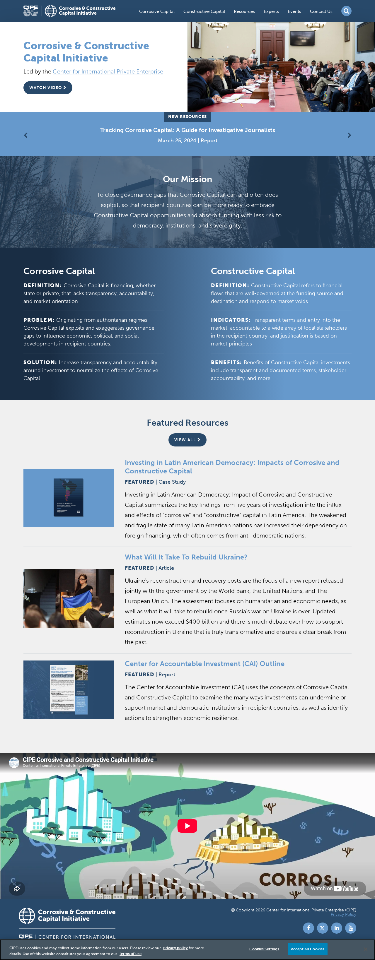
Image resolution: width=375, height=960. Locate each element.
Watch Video (46, 87)
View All (185, 439)
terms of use (131, 954)
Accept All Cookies (307, 949)
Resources (244, 11)
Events (294, 11)
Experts (271, 11)
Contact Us (321, 11)
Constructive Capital (204, 11)
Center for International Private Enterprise (108, 71)
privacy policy (175, 948)
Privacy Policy (343, 914)
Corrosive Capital (157, 11)
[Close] (365, 949)
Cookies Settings (264, 949)
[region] (187, 949)
